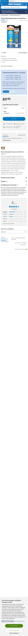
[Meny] (2, 4)
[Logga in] (22, 4)
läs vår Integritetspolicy (19, 621)
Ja (20, 244)
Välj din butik (6, 113)
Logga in (12, 91)
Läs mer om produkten (6, 66)
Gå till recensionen (7, 140)
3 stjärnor (5, 216)
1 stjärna (5, 221)
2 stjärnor (5, 218)
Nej (24, 244)
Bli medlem (6, 91)
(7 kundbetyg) (4, 21)
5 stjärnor (5, 211)
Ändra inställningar (14, 633)
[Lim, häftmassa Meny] (9, 15)
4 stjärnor (5, 214)
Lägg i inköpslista (23, 52)
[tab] (4, 1)
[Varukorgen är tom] (26, 4)
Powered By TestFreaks (19, 249)
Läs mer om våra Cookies (7, 621)
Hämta (15, 118)
